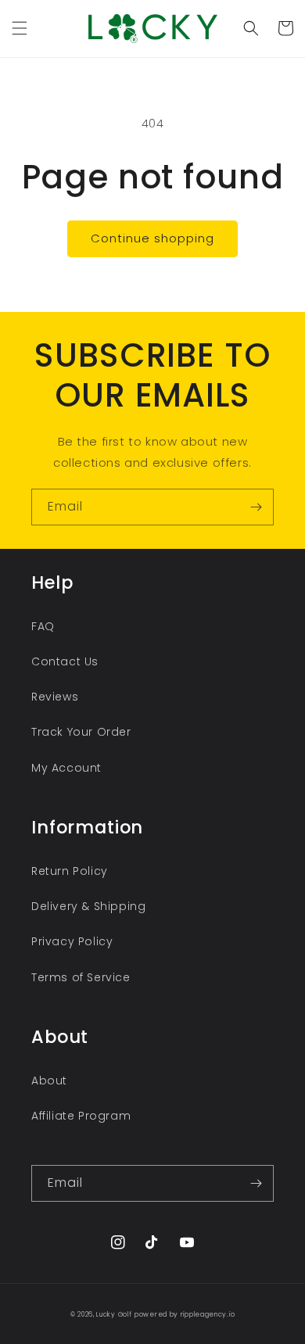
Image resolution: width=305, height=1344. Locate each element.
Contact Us (65, 661)
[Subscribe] (256, 507)
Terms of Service (81, 977)
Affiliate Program (81, 1116)
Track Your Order (81, 732)
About (49, 1080)
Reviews (54, 696)
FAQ (43, 626)
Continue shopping (152, 238)
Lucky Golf (113, 1314)
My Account (66, 768)
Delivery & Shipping (88, 906)
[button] (19, 28)
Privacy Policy (72, 941)
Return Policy (69, 871)
